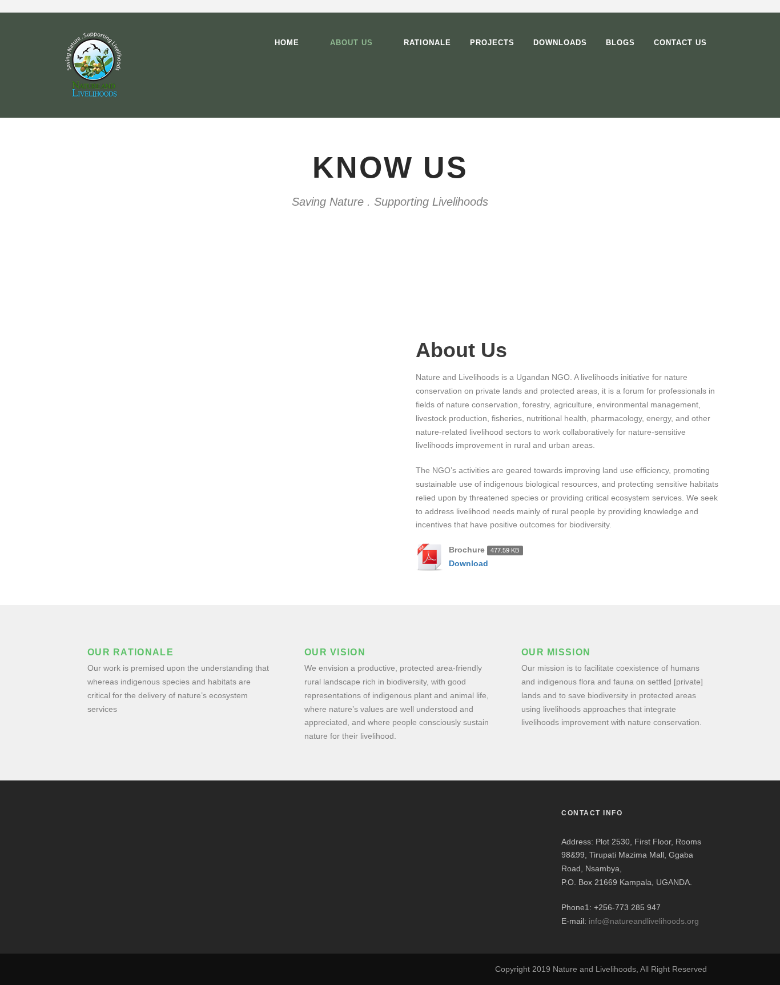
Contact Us (680, 42)
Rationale (427, 42)
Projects (492, 42)
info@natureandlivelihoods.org (644, 921)
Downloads (560, 42)
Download (468, 563)
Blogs (620, 42)
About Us (351, 42)
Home (287, 42)
